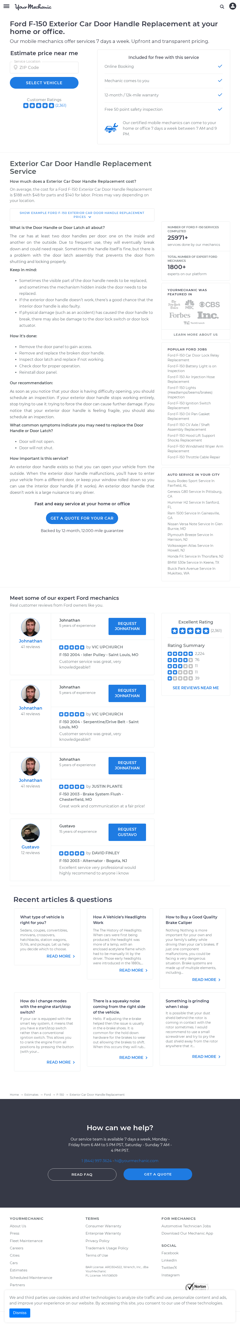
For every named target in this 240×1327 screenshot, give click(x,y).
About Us (18, 1226)
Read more (59, 956)
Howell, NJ (176, 550)
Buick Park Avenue (183, 569)
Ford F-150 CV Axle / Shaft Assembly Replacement (189, 427)
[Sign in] (232, 6)
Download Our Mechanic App (187, 1233)
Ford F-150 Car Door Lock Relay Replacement (193, 357)
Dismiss (19, 1313)
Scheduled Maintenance (31, 1277)
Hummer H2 (178, 502)
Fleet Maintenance (26, 1241)
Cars (14, 1263)
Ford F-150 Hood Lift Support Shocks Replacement (191, 437)
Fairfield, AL (177, 485)
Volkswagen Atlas (182, 546)
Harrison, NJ (178, 539)
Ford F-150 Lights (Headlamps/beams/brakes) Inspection (190, 392)
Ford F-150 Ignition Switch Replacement (189, 405)
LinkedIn (169, 1260)
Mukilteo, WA (178, 573)
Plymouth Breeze (182, 535)
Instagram (170, 1275)
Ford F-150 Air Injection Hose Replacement (191, 379)
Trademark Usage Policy (107, 1248)
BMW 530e (177, 562)
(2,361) (60, 105)
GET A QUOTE (158, 1174)
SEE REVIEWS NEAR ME (196, 688)
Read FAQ (82, 1174)
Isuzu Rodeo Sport (183, 481)
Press (14, 1233)
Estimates (18, 1270)
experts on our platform (187, 274)
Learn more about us (196, 334)
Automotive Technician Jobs (186, 1226)
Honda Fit (176, 556)
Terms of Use (97, 1255)
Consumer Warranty (103, 1226)
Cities (14, 1255)
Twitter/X (169, 1267)
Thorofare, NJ (212, 556)
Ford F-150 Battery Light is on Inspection (192, 368)
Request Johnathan (127, 626)
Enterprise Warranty (103, 1233)
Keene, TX (211, 562)
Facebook (170, 1253)
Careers (16, 1248)
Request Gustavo (127, 832)
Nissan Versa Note (182, 524)
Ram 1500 (176, 513)
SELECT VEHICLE (44, 83)
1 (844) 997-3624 (97, 1161)
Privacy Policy (97, 1241)
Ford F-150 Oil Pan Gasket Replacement (189, 416)
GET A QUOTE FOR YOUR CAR (82, 518)
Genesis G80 (178, 492)
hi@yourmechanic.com (136, 1161)
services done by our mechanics (194, 245)
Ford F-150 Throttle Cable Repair (194, 457)
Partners (17, 1285)
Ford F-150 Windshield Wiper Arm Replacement (195, 448)
